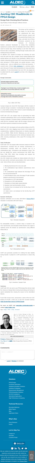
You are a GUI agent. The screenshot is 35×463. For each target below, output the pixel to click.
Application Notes (13, 413)
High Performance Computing (17, 398)
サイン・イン (24, 7)
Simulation (17, 309)
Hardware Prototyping (14, 388)
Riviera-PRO (9, 339)
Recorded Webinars (14, 407)
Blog (10, 411)
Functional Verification (15, 384)
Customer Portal (13, 437)
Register (14, 361)
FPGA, (9, 309)
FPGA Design (12, 382)
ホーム (2, 12)
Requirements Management (16, 390)
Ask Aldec (11, 435)
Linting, (12, 309)
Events (10, 424)
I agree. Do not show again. (31, 455)
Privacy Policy (23, 461)
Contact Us (12, 433)
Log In (8, 361)
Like (1, 25)
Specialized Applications (15, 396)
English (14, 7)
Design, (5, 309)
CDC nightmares (18, 66)
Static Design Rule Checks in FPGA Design (12, 301)
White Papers (12, 409)
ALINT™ (17, 72)
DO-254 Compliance (14, 394)
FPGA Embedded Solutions (16, 392)
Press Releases (13, 422)
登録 (32, 7)
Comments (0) (8, 25)
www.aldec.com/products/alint (24, 305)
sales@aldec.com (10, 307)
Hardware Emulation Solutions (17, 386)
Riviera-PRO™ (31, 198)
